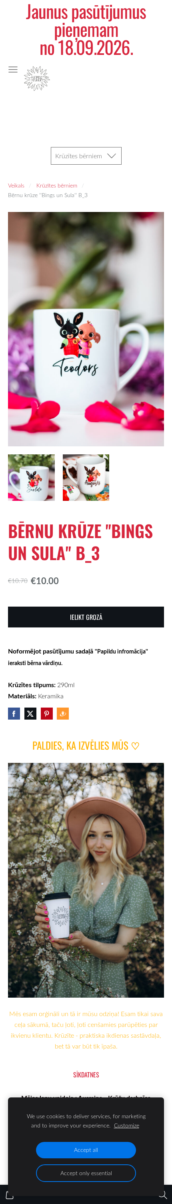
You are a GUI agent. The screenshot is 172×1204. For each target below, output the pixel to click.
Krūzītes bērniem (56, 185)
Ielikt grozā (86, 617)
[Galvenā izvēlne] (13, 69)
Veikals (16, 185)
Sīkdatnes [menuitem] (86, 1074)
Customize (126, 1125)
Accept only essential (86, 1173)
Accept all (86, 1150)
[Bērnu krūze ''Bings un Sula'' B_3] (31, 477)
